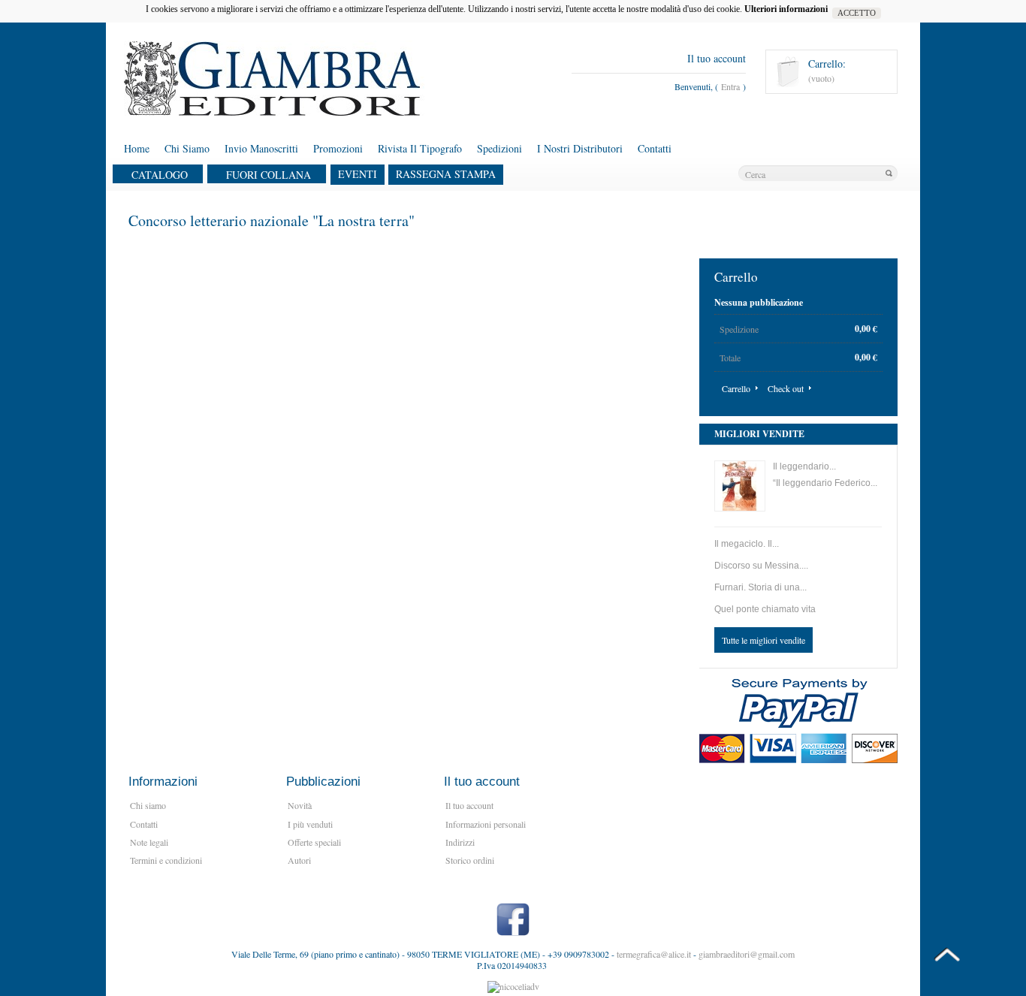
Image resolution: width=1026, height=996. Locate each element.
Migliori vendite (759, 433)
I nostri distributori (580, 148)
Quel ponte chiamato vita (765, 609)
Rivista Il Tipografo (420, 148)
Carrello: (827, 64)
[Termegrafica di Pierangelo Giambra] (217, 78)
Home (136, 148)
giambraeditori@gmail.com (747, 954)
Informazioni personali (485, 824)
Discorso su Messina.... (761, 565)
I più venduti (310, 824)
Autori (299, 860)
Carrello (736, 276)
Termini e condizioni (166, 860)
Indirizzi (460, 842)
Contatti (654, 148)
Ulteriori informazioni (788, 9)
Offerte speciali (314, 842)
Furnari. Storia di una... (760, 587)
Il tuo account (716, 58)
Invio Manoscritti (261, 148)
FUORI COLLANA (268, 175)
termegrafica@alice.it (654, 954)
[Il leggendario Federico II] (739, 486)
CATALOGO (159, 175)
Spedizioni (499, 148)
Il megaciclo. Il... (746, 544)
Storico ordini (469, 860)
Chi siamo (187, 148)
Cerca (889, 174)
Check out (786, 388)
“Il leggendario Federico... (825, 483)
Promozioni (338, 148)
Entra (730, 86)
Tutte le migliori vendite (763, 640)
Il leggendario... (804, 466)
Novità (300, 805)
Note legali (149, 842)
